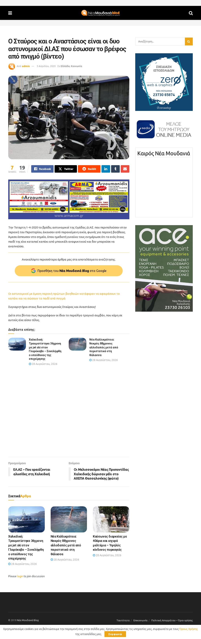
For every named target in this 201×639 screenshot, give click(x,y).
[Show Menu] (10, 13)
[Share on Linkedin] (105, 169)
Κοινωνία (76, 66)
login (20, 576)
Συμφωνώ (115, 634)
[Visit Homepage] (100, 13)
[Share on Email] (125, 169)
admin (26, 66)
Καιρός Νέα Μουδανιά (163, 153)
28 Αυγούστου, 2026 (44, 364)
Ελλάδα (65, 66)
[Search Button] (191, 13)
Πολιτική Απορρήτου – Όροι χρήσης (172, 620)
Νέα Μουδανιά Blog (28, 620)
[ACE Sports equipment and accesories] (164, 268)
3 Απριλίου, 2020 (46, 66)
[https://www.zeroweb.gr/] (164, 81)
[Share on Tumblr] (115, 169)
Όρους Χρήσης (188, 629)
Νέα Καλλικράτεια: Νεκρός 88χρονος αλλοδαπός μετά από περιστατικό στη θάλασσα (103, 347)
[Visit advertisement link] (68, 199)
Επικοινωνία (140, 620)
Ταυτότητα (123, 620)
